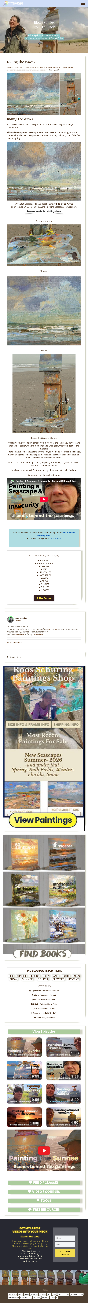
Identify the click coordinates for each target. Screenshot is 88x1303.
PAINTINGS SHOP (13, 1298)
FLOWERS (58, 979)
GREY (45, 976)
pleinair (48, 67)
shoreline (27, 70)
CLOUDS (34, 976)
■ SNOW (44, 581)
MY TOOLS (43, 1295)
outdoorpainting (26, 67)
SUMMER (27, 979)
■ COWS (44, 578)
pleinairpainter (56, 67)
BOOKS (27, 1295)
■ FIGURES (44, 587)
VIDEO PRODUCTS (25, 1298)
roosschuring (11, 70)
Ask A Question (15, 642)
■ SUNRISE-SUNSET (44, 563)
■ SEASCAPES (44, 560)
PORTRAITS (45, 1298)
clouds (9, 67)
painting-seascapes (38, 67)
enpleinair (15, 67)
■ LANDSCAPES (44, 572)
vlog (33, 70)
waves (37, 70)
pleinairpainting (67, 67)
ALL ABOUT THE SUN (77, 1295)
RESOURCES (34, 1295)
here (19, 634)
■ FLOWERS (44, 590)
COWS (76, 976)
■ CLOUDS (44, 566)
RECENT (74, 979)
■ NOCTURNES (44, 575)
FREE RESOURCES (46, 1209)
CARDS (53, 1298)
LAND (55, 976)
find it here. (56, 538)
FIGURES (42, 979)
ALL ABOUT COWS (63, 1295)
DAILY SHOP (36, 1298)
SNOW (13, 979)
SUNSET (21, 976)
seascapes (20, 70)
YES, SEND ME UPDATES (65, 1253)
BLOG (49, 1295)
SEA (11, 976)
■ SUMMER (44, 584)
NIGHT (65, 976)
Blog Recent (44, 598)
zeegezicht (43, 70)
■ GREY (44, 569)
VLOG (54, 1295)
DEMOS (20, 1295)
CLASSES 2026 (12, 1295)
